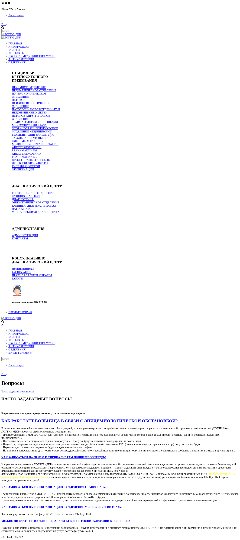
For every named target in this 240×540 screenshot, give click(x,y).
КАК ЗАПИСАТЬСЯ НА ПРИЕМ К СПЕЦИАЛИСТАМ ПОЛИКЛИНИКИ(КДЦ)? (53, 457)
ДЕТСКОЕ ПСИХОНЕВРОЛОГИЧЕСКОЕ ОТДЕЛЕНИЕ (31, 103)
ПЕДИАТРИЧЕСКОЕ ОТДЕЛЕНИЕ (34, 90)
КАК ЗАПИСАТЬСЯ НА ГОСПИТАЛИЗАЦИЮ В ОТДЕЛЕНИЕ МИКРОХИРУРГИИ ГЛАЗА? (61, 507)
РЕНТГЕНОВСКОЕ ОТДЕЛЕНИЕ (33, 192)
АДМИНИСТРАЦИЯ (25, 235)
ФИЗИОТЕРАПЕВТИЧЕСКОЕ (31, 159)
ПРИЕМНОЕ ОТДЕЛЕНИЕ (29, 87)
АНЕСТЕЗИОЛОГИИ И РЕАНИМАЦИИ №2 (26, 155)
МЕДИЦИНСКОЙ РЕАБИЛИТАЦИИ (35, 144)
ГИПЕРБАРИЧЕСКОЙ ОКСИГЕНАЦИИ (26, 168)
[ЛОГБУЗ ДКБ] (11, 34)
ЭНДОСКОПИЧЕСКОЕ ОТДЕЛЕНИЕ (35, 202)
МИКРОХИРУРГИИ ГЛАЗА (29, 125)
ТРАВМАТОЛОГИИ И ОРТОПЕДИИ (35, 122)
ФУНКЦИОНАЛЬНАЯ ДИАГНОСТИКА (26, 198)
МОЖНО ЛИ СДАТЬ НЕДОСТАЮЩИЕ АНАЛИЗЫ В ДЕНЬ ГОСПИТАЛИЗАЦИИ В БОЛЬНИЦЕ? (65, 520)
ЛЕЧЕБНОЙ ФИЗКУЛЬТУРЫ (30, 163)
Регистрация (16, 15)
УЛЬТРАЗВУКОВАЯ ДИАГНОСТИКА (35, 211)
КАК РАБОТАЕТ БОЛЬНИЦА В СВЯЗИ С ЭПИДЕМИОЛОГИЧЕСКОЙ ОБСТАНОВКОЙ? (89, 421)
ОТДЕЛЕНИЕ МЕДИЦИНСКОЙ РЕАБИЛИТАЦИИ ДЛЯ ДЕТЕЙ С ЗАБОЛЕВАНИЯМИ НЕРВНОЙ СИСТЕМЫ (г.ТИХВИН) (33, 136)
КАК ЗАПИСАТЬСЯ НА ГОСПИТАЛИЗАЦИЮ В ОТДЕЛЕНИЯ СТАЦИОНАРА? (53, 487)
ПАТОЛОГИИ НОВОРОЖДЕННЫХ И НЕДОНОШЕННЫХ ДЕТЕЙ (36, 111)
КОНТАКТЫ (20, 238)
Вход (4, 24)
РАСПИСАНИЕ (21, 272)
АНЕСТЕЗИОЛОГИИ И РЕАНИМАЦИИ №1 (26, 149)
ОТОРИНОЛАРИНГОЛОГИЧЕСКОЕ (35, 128)
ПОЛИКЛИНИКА (23, 269)
